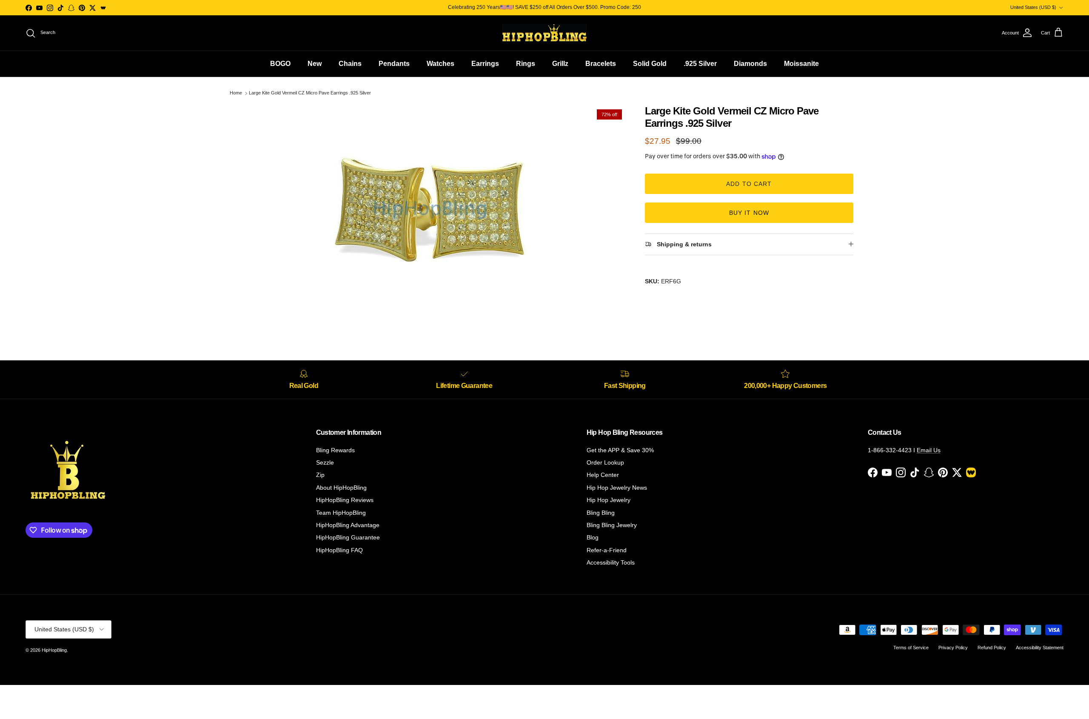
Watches (440, 63)
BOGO (280, 63)
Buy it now (749, 212)
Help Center (603, 474)
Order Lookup (605, 462)
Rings (525, 63)
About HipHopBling (341, 487)
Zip (320, 474)
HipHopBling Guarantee (348, 537)
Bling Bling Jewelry (612, 525)
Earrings (485, 63)
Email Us (929, 450)
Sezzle (325, 462)
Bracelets (600, 63)
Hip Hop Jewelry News (617, 487)
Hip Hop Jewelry (608, 499)
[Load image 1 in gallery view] (431, 211)
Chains (350, 63)
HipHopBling (54, 650)
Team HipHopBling (341, 512)
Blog (593, 537)
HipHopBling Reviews (344, 499)
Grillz (560, 63)
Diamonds (750, 63)
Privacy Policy (953, 647)
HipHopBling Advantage (347, 525)
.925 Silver (700, 63)
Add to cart (749, 183)
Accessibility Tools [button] (611, 562)
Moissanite (801, 63)
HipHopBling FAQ (339, 550)
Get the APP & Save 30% (620, 450)
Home (236, 93)
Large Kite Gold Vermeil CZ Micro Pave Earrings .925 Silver (310, 93)
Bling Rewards (335, 450)
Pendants (394, 63)
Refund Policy (992, 647)
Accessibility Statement (1039, 647)
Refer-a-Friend (607, 550)
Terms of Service (911, 647)
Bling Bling (601, 512)
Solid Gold (650, 63)
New (315, 63)
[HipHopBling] (544, 33)
